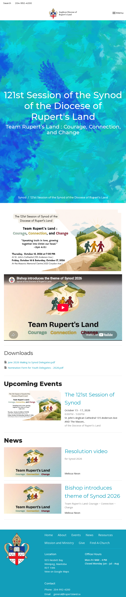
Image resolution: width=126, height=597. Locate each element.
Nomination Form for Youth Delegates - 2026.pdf (35, 367)
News (89, 535)
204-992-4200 (23, 3)
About (62, 535)
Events (76, 535)
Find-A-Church (100, 543)
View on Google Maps (56, 571)
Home (48, 535)
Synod (22, 197)
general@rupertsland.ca (66, 594)
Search (7, 3)
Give (82, 543)
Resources (105, 535)
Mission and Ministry (59, 543)
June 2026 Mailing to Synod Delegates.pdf (31, 362)
